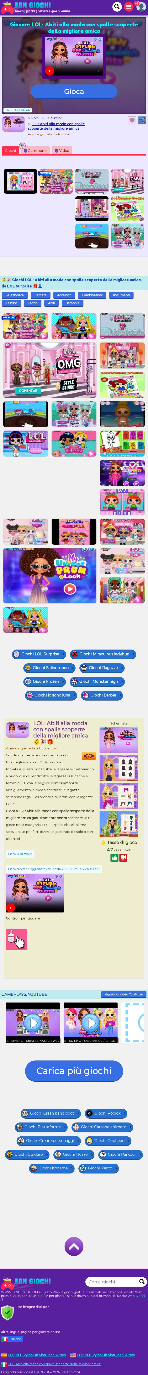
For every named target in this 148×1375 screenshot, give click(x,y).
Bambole (73, 303)
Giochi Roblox (107, 1113)
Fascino (11, 303)
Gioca (74, 91)
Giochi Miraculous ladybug (105, 654)
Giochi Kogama (53, 1168)
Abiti (51, 303)
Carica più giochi (74, 1070)
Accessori (64, 295)
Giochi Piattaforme (42, 1127)
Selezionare (15, 295)
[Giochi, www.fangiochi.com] (27, 7)
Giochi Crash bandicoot (52, 1113)
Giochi (10, 151)
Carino (33, 303)
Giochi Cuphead (109, 1140)
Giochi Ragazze (103, 667)
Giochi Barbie (103, 695)
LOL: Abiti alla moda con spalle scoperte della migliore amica (54, 1364)
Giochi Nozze (75, 1154)
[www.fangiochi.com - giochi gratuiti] (27, 1284)
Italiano (15, 1339)
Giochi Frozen (46, 681)
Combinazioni (92, 295)
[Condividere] (142, 120)
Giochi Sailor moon (51, 667)
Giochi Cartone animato (103, 1127)
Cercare (40, 295)
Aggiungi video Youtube (124, 994)
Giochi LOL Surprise (40, 654)
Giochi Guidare (29, 1154)
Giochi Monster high (98, 681)
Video (62, 151)
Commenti (36, 151)
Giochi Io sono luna (52, 695)
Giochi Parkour (122, 1154)
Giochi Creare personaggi (50, 1140)
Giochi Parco (100, 1168)
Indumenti (121, 295)
